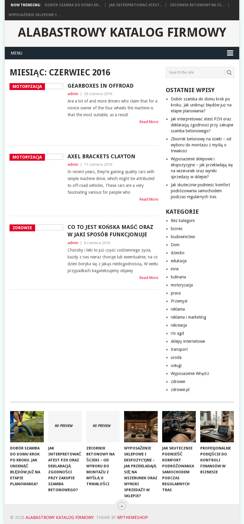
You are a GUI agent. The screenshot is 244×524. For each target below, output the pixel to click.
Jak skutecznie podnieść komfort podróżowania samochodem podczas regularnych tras (200, 190)
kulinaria (178, 277)
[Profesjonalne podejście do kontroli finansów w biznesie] (217, 426)
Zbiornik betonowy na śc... (197, 5)
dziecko (177, 252)
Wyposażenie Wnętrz (190, 373)
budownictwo (183, 236)
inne (175, 268)
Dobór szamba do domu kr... (73, 5)
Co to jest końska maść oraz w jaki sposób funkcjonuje (110, 231)
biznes (176, 228)
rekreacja (179, 325)
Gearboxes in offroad (101, 86)
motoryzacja (182, 285)
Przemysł (179, 301)
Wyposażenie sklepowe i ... (34, 15)
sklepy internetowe (188, 341)
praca (176, 293)
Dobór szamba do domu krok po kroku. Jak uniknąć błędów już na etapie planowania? (201, 105)
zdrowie (178, 381)
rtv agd (177, 333)
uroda (176, 357)
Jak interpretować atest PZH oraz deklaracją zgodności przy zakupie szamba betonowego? (202, 125)
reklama (178, 309)
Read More (149, 122)
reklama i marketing (188, 317)
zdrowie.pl (180, 389)
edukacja (179, 260)
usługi (176, 365)
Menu (16, 53)
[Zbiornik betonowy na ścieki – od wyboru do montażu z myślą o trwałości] (103, 426)
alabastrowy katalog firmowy (122, 32)
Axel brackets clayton (101, 156)
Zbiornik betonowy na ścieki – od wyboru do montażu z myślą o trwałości (201, 145)
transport (179, 349)
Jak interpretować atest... (135, 5)
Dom (175, 244)
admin (73, 94)
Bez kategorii (183, 220)
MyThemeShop (132, 517)
